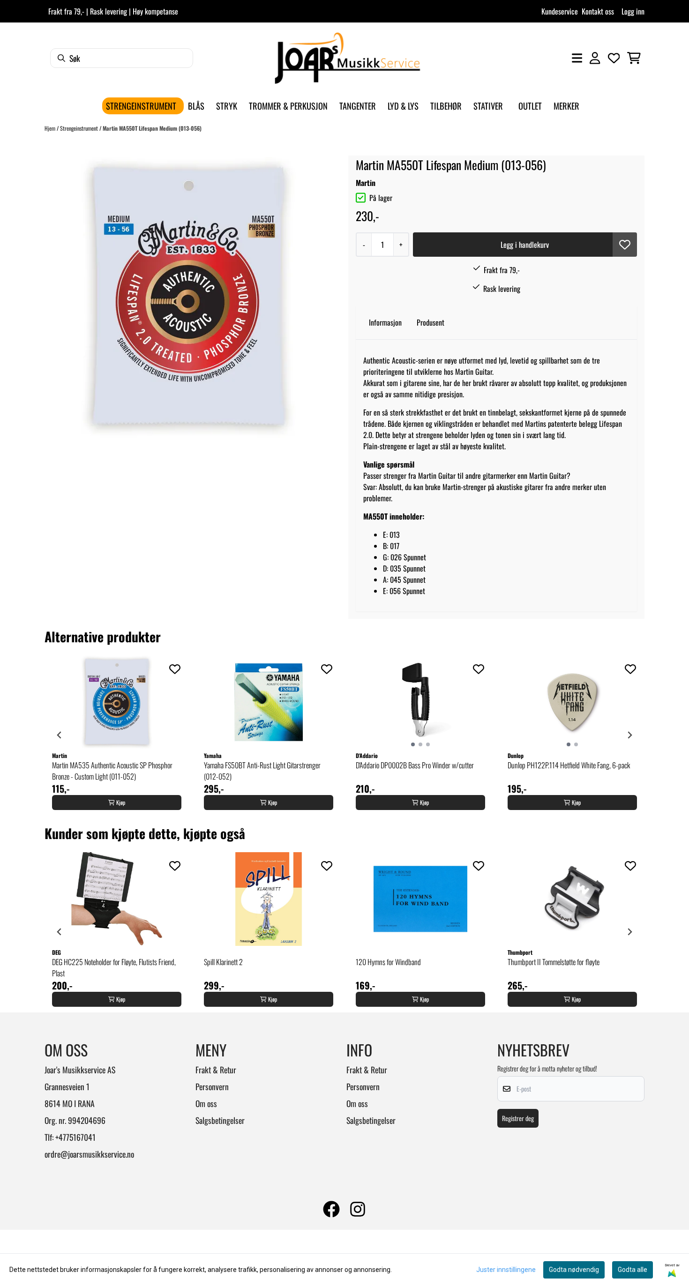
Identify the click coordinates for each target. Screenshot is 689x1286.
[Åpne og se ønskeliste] (614, 58)
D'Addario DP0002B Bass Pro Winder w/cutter (415, 765)
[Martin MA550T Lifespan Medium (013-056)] (188, 297)
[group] (117, 735)
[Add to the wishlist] (174, 669)
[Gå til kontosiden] (595, 58)
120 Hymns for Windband (388, 961)
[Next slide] (629, 735)
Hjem (51, 128)
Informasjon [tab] (385, 322)
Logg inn (633, 11)
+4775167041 (75, 1137)
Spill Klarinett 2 (223, 961)
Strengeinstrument (79, 128)
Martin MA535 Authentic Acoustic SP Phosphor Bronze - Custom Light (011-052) (112, 770)
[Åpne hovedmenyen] (577, 58)
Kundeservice (559, 11)
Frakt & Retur (215, 1069)
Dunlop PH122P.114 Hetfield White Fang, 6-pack (569, 765)
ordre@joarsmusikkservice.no (89, 1154)
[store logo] (347, 58)
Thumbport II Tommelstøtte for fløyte (553, 961)
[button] (624, 244)
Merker (566, 105)
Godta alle (632, 1269)
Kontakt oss (598, 11)
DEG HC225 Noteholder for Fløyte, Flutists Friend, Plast (114, 967)
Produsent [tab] (430, 322)
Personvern (212, 1086)
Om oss (206, 1103)
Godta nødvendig (574, 1269)
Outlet (530, 105)
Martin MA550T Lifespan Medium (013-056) (152, 128)
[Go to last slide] (59, 735)
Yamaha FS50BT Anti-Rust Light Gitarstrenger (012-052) (262, 770)
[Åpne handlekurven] (633, 58)
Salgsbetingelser (220, 1120)
